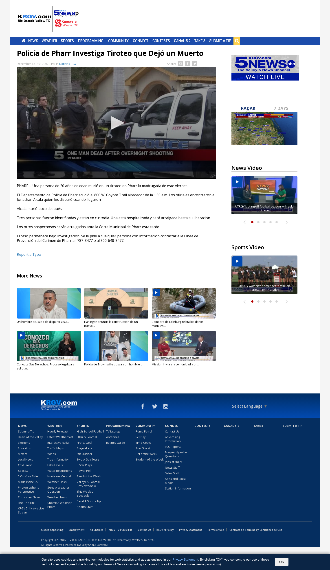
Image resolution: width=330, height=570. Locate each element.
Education (24, 448)
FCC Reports (173, 447)
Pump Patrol (144, 431)
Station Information (178, 488)
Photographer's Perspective (28, 489)
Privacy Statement (190, 529)
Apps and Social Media (175, 481)
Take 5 (199, 41)
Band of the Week (89, 476)
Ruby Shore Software (94, 544)
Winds (51, 454)
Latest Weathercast (60, 437)
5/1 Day (140, 437)
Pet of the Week (146, 454)
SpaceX (23, 471)
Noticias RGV (68, 64)
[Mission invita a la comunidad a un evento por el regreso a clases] (184, 346)
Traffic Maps (55, 448)
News (33, 41)
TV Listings (113, 431)
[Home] (48, 19)
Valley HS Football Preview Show (88, 484)
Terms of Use (215, 529)
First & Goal (84, 443)
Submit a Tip (220, 41)
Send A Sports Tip (89, 501)
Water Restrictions (59, 471)
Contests (161, 41)
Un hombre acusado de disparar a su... (43, 322)
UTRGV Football (87, 437)
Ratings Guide (115, 443)
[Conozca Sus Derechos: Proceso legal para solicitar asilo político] (49, 346)
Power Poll (84, 471)
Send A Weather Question (58, 489)
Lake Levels (55, 465)
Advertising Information (173, 439)
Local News (25, 459)
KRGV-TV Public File (120, 529)
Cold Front (25, 465)
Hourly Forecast (57, 431)
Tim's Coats (143, 443)
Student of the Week (150, 459)
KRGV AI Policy (165, 529)
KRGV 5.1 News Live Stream (31, 510)
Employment (76, 529)
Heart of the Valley (30, 437)
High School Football (90, 431)
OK (281, 562)
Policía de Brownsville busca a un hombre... (113, 364)
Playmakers (84, 448)
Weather (49, 41)
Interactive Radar (58, 443)
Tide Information (58, 459)
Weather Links (57, 482)
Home (23, 41)
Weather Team (57, 497)
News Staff (172, 467)
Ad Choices (96, 529)
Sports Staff (85, 507)
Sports (67, 41)
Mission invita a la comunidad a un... (175, 364)
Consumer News (29, 497)
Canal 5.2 (182, 41)
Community (118, 41)
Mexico (23, 454)
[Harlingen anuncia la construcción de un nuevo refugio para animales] (116, 303)
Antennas (112, 437)
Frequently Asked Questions (177, 454)
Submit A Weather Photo (59, 505)
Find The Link (26, 503)
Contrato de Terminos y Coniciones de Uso (255, 529)
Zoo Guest (143, 448)
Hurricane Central (59, 476)
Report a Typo (29, 254)
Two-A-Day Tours (88, 459)
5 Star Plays (84, 465)
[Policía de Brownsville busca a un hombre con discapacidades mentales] (116, 346)
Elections (24, 443)
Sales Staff (172, 473)
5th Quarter (84, 454)
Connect (140, 41)
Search (237, 41)
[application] (116, 123)
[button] (116, 123)
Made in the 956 (28, 482)
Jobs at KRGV (173, 462)
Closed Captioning (52, 529)
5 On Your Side (28, 476)
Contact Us (172, 431)
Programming (90, 41)
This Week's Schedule (85, 493)
